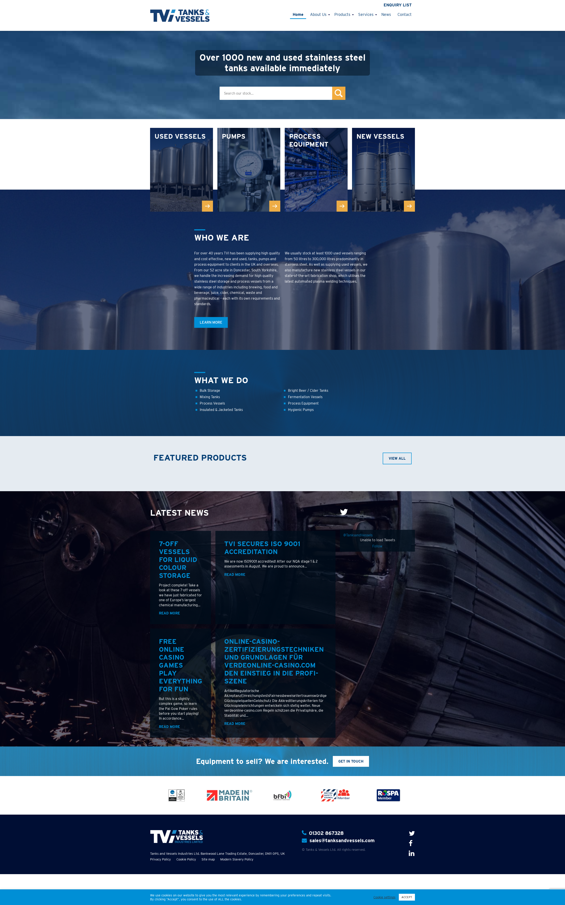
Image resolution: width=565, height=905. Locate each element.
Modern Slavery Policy (236, 859)
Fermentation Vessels (305, 397)
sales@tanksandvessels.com (342, 840)
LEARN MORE (211, 322)
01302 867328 (326, 833)
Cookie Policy (186, 859)
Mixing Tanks (210, 397)
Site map (208, 859)
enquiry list (398, 5)
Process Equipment (303, 403)
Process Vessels (212, 403)
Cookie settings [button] (384, 897)
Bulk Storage (210, 390)
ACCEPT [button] (406, 897)
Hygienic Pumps (301, 410)
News (386, 14)
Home (298, 14)
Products (342, 14)
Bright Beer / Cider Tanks (308, 390)
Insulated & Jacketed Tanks (221, 410)
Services (365, 14)
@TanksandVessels (358, 535)
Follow (377, 546)
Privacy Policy (160, 859)
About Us (318, 14)
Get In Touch (350, 761)
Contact (404, 14)
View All (397, 458)
